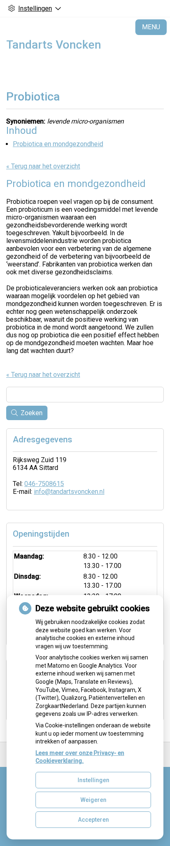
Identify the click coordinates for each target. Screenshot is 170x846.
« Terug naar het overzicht (43, 166)
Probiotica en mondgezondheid (58, 144)
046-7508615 (44, 484)
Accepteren (93, 819)
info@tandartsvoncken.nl (69, 491)
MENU (151, 27)
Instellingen (93, 780)
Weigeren (93, 800)
